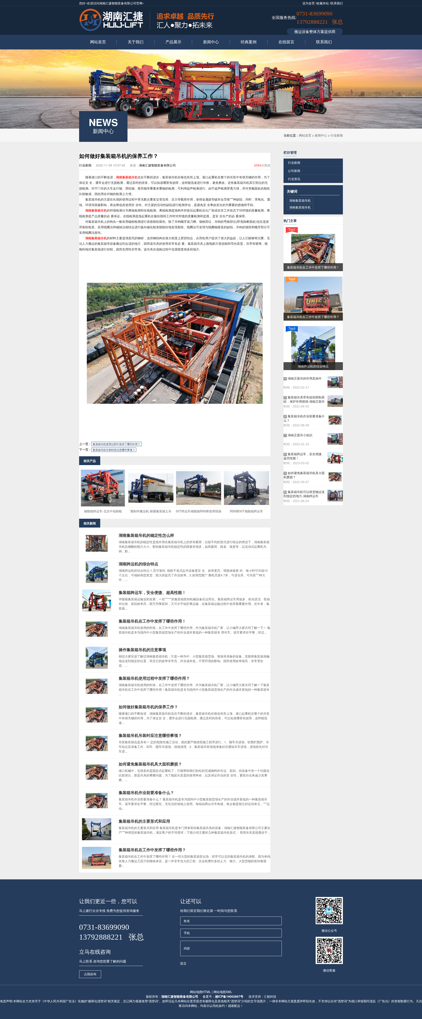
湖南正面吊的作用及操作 (303, 378)
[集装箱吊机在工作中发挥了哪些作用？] (96, 867)
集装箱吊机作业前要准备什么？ (146, 792)
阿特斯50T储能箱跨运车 (246, 511)
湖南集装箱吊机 (127, 177)
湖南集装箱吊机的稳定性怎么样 (146, 535)
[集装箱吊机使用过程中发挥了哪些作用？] (96, 696)
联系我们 (337, 3)
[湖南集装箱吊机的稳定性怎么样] (96, 553)
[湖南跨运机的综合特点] (96, 581)
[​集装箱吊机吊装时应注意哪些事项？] (96, 753)
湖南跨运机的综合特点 (138, 564)
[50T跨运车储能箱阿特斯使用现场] (198, 505)
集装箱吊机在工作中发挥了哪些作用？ (152, 850)
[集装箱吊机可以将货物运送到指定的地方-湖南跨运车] (335, 495)
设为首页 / (309, 3)
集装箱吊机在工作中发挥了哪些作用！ (152, 621)
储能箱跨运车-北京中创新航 (103, 511)
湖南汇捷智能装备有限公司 (179, 996)
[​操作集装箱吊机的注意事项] (96, 667)
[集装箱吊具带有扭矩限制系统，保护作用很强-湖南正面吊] (335, 401)
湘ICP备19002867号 (229, 996)
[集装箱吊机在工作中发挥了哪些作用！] (96, 639)
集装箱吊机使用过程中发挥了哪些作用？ (116, 444)
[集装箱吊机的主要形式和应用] (96, 839)
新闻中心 (321, 135)
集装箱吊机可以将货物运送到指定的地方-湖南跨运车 (304, 494)
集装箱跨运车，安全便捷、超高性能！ (152, 592)
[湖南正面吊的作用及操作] (335, 382)
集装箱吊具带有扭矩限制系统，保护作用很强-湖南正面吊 (304, 399)
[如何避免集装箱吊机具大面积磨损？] (96, 782)
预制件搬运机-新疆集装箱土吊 (150, 511)
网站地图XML (222, 992)
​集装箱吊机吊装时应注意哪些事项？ (114, 449)
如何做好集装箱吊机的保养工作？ (148, 707)
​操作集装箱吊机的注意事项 (142, 649)
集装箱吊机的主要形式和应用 (144, 821)
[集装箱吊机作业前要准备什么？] (96, 810)
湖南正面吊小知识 (298, 435)
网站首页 (305, 135)
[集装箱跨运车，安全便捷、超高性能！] (96, 610)
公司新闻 (294, 170)
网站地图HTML (200, 992)
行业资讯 (294, 179)
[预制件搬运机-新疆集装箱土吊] (150, 505)
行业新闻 (337, 135)
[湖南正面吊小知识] (335, 439)
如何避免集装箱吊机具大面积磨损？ (150, 764)
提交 (183, 963)
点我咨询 (90, 974)
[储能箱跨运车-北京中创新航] (103, 505)
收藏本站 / (323, 3)
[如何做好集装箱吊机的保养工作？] (96, 724)
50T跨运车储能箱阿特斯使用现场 (198, 511)
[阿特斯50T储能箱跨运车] (246, 505)
